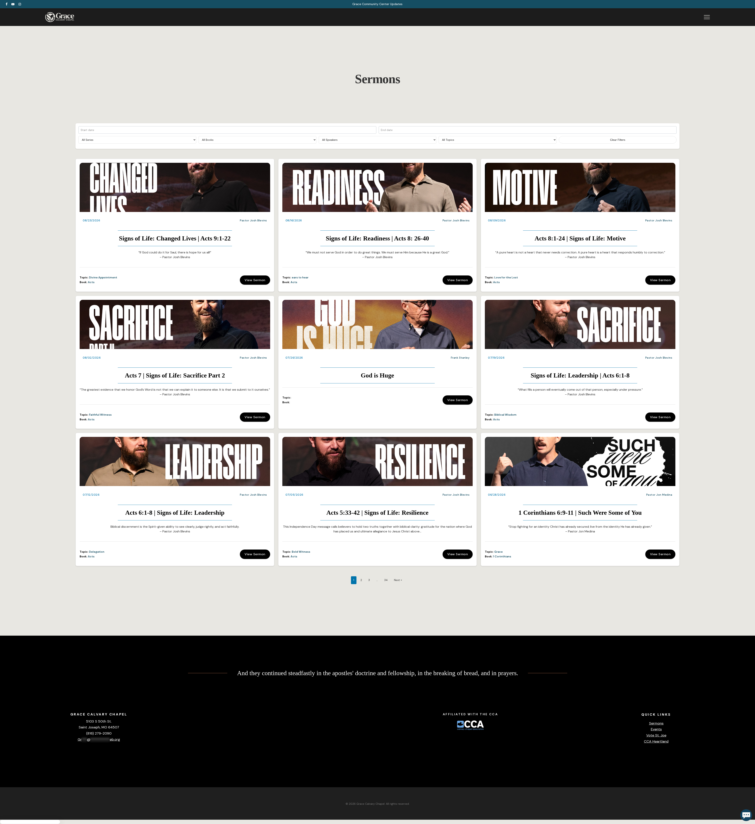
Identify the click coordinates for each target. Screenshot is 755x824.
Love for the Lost (506, 277)
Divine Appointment (103, 277)
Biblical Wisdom (505, 414)
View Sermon (255, 280)
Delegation (96, 551)
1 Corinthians (502, 556)
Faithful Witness (100, 414)
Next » (398, 580)
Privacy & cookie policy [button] (691, 770)
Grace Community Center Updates (377, 4)
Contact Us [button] (742, 770)
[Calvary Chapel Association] (470, 730)
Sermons (656, 723)
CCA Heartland (656, 741)
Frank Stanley (460, 357)
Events (656, 729)
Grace (498, 551)
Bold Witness (301, 551)
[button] (707, 17)
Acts (91, 282)
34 (386, 580)
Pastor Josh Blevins (253, 220)
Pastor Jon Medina (659, 494)
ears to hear (300, 277)
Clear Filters (617, 139)
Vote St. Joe (656, 735)
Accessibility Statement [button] (719, 770)
